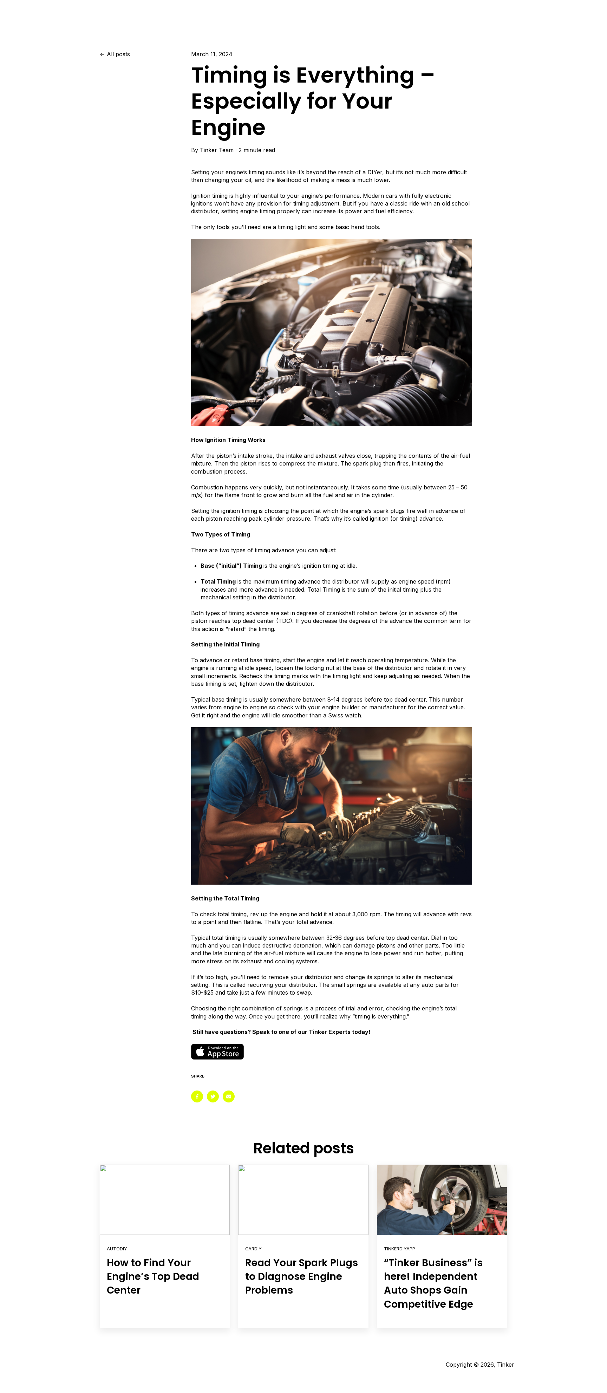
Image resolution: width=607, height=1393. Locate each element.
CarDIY (253, 1248)
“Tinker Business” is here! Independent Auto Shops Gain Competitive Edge (433, 1283)
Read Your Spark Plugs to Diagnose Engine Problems (301, 1276)
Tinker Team (217, 150)
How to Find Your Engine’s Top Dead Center (153, 1276)
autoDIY (117, 1248)
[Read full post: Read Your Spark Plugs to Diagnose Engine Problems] (303, 1200)
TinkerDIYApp (399, 1248)
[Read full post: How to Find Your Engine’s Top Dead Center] (165, 1200)
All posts (118, 54)
